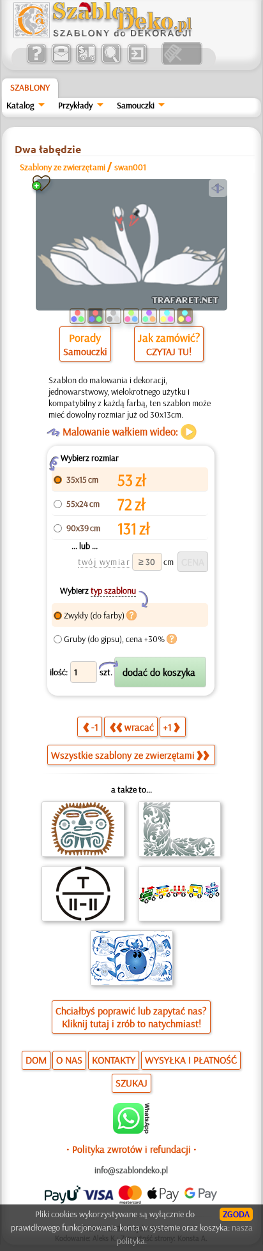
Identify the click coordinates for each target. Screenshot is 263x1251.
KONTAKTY (113, 1059)
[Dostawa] (85, 62)
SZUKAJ (131, 1082)
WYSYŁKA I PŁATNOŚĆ (191, 1059)
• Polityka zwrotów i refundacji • (131, 1149)
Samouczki (135, 105)
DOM (36, 1059)
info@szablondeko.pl (131, 1170)
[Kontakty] (61, 62)
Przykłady (75, 105)
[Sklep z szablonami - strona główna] (112, 35)
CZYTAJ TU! (169, 351)
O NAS (69, 1059)
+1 (167, 727)
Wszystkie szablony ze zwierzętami (123, 755)
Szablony (30, 87)
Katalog (20, 105)
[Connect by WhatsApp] (131, 1130)
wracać (139, 727)
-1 (94, 727)
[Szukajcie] (110, 62)
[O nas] (36, 62)
